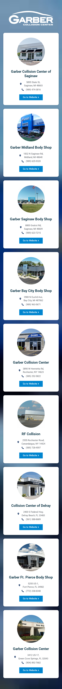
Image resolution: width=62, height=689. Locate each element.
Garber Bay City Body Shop (31, 291)
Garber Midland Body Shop (31, 147)
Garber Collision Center (31, 362)
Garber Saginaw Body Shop (31, 219)
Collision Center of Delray (31, 506)
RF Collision (31, 434)
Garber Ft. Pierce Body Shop (31, 577)
